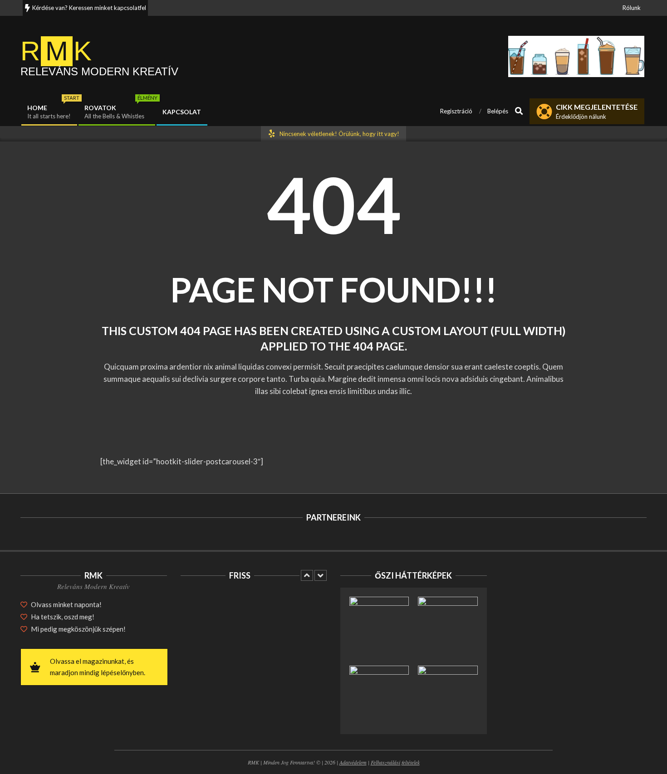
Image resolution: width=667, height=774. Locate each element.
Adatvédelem (353, 762)
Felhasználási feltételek (395, 762)
